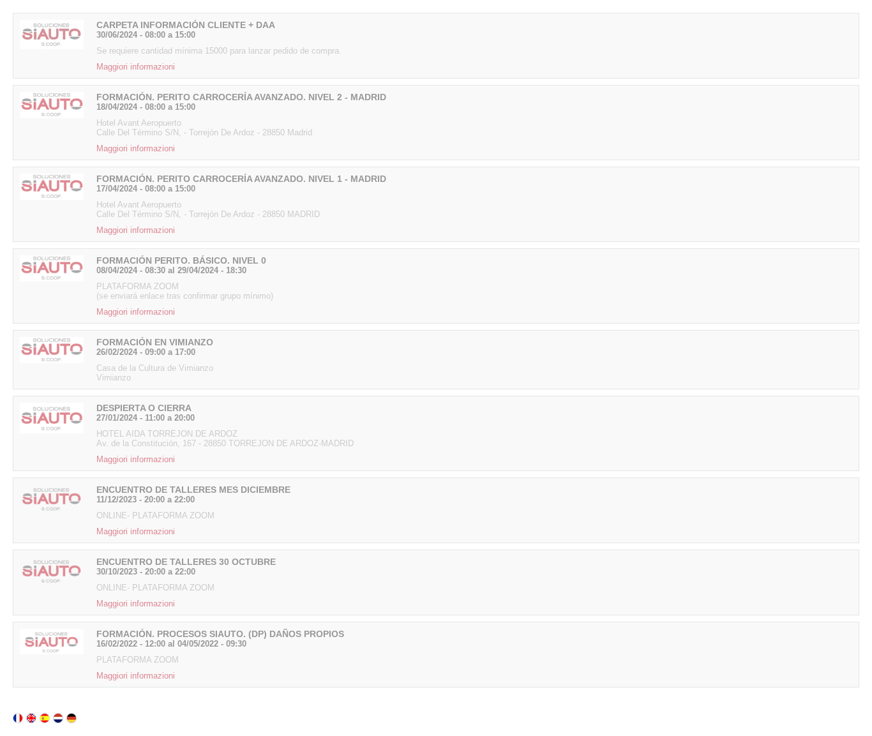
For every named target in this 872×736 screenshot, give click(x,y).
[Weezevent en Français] (18, 718)
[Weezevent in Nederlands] (58, 718)
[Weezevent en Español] (45, 718)
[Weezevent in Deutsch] (71, 718)
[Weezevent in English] (31, 718)
